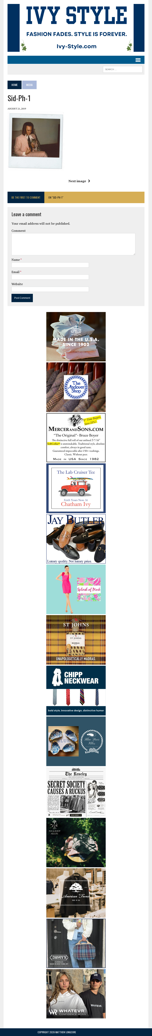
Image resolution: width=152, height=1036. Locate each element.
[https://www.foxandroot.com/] (76, 864)
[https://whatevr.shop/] (76, 1015)
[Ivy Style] (76, 28)
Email (15, 272)
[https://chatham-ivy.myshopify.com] (76, 510)
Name (15, 259)
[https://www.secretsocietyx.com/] (76, 814)
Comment (18, 230)
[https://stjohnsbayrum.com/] (76, 662)
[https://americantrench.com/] (76, 915)
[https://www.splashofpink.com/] (76, 611)
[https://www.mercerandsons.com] (76, 460)
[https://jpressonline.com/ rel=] (76, 358)
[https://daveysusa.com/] (76, 965)
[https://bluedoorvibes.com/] (76, 763)
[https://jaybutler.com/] (76, 561)
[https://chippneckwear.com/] (76, 713)
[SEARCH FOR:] (122, 68)
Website (17, 284)
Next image (77, 181)
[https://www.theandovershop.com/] (76, 409)
